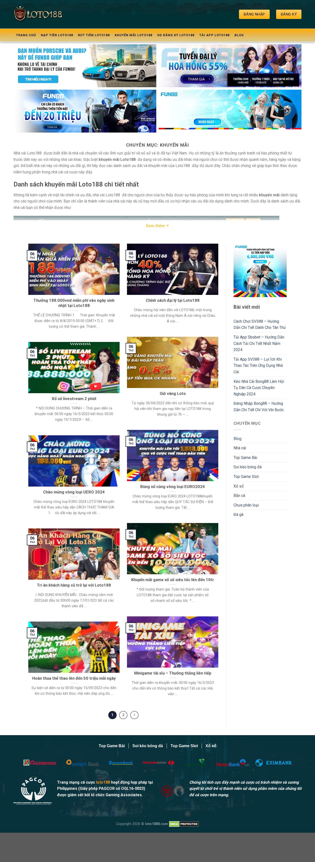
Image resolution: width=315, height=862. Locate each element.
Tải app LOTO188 (214, 35)
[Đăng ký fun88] (260, 270)
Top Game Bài (245, 457)
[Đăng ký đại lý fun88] (85, 65)
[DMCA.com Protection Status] (184, 824)
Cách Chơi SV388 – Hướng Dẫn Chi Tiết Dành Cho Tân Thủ (260, 324)
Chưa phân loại (246, 505)
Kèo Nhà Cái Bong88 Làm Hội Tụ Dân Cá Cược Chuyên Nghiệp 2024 (259, 387)
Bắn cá (239, 495)
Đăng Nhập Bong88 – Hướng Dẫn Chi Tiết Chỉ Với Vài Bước (259, 406)
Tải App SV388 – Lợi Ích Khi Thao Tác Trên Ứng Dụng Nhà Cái (258, 365)
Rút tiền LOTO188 (94, 35)
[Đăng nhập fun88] (230, 111)
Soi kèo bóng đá (248, 467)
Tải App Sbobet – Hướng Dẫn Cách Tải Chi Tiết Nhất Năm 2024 (259, 343)
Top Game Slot (246, 476)
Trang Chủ (26, 35)
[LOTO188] (38, 14)
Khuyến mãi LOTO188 (133, 35)
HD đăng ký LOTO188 (175, 35)
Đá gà (238, 514)
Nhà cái (240, 448)
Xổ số (239, 486)
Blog (239, 35)
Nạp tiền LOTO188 (57, 35)
